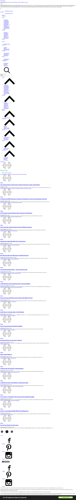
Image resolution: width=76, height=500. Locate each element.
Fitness (3, 17)
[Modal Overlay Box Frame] (38, 497)
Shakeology (5, 32)
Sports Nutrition (6, 37)
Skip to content (2, 0)
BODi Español (6, 63)
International (4, 60)
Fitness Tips (6, 25)
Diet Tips (5, 48)
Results (3, 56)
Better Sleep (6, 55)
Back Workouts (6, 21)
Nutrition (3, 95)
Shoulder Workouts (7, 90)
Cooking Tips (6, 105)
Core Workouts (6, 23)
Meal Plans (5, 36)
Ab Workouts (6, 85)
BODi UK (5, 159)
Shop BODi (2, 161)
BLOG (3, 172)
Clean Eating (6, 104)
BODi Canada (6, 65)
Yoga (4, 94)
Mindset (3, 109)
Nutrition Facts (6, 33)
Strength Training (6, 27)
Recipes (3, 41)
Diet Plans (5, 47)
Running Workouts (7, 28)
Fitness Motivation (7, 53)
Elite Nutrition (6, 38)
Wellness (3, 50)
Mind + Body (6, 138)
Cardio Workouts (6, 26)
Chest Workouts (6, 22)
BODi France (6, 158)
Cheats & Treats (6, 35)
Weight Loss (4, 118)
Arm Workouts (6, 20)
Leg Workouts (6, 89)
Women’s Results (6, 148)
